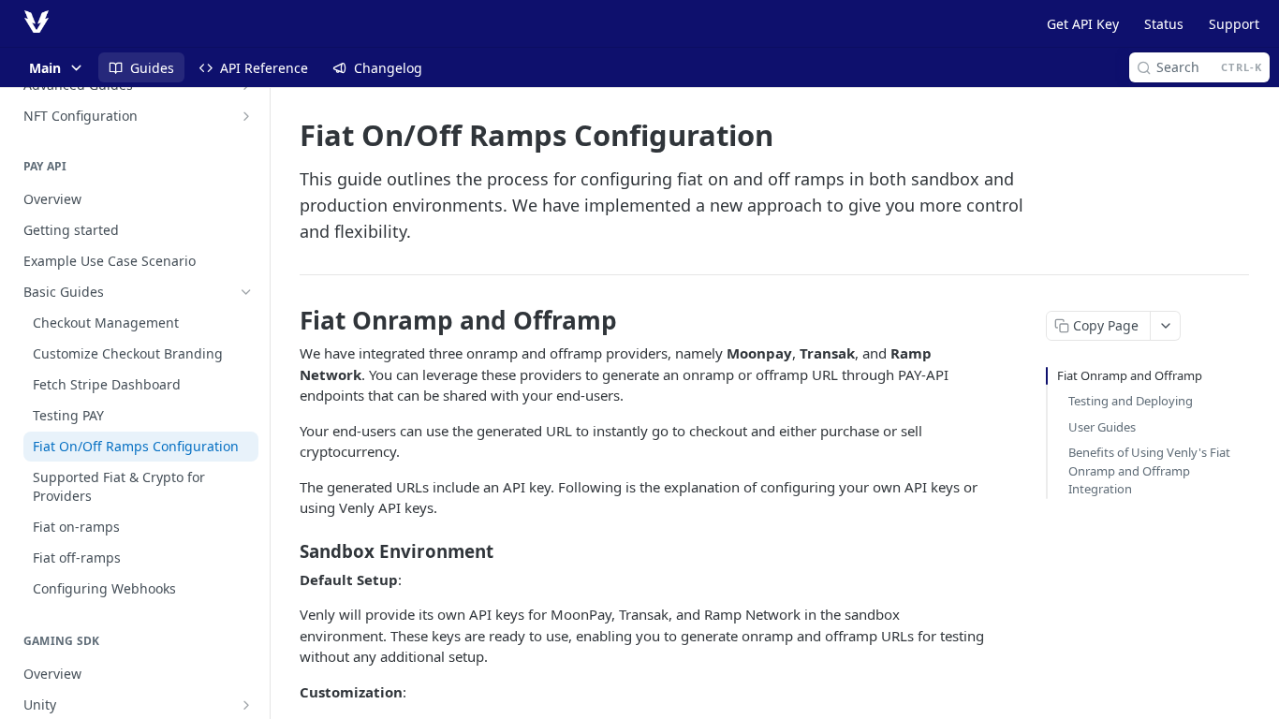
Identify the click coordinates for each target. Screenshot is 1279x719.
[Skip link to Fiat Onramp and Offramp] (287, 320)
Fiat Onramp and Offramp (1129, 375)
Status (1163, 24)
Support (1234, 24)
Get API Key (1083, 24)
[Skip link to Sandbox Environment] (287, 550)
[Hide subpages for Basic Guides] (246, 292)
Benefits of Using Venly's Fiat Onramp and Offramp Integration (1149, 470)
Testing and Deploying (1130, 400)
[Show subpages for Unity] (246, 704)
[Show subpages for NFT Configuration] (246, 116)
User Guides (1102, 426)
